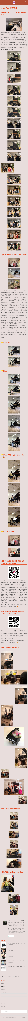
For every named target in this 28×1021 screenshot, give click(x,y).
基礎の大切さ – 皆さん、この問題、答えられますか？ (17, 966)
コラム (4, 976)
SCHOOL (10, 976)
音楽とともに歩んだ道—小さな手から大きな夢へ (16, 960)
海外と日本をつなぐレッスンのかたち (14, 954)
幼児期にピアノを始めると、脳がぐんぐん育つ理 (16, 943)
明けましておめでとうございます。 (14, 949)
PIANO (17, 976)
